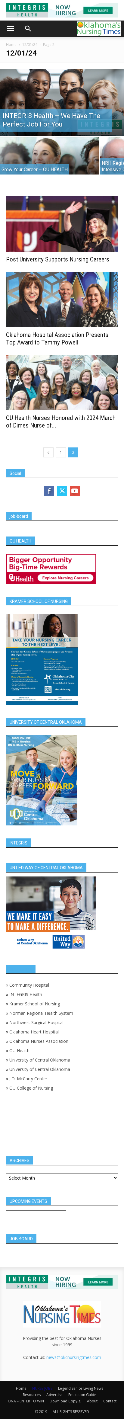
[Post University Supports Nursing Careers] (62, 224)
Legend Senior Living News (80, 1388)
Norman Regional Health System (41, 1013)
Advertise (54, 1394)
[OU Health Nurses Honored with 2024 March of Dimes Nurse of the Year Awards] (62, 382)
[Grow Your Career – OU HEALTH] (49, 161)
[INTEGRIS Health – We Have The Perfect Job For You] (62, 102)
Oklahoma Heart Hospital (34, 1032)
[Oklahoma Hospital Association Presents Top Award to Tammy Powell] (62, 299)
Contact (109, 1401)
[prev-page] (48, 452)
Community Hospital (29, 985)
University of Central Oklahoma (39, 1060)
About (92, 1401)
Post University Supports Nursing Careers (57, 259)
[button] (10, 29)
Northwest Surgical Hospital (36, 1022)
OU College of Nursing (31, 1088)
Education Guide (82, 1394)
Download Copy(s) (65, 1401)
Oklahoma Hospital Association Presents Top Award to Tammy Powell (57, 338)
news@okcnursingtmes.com (73, 1357)
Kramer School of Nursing (34, 1004)
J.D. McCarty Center (28, 1078)
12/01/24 (29, 44)
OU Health (19, 1050)
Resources (32, 1394)
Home (11, 44)
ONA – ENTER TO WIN (26, 1401)
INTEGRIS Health (25, 994)
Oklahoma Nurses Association (38, 1041)
